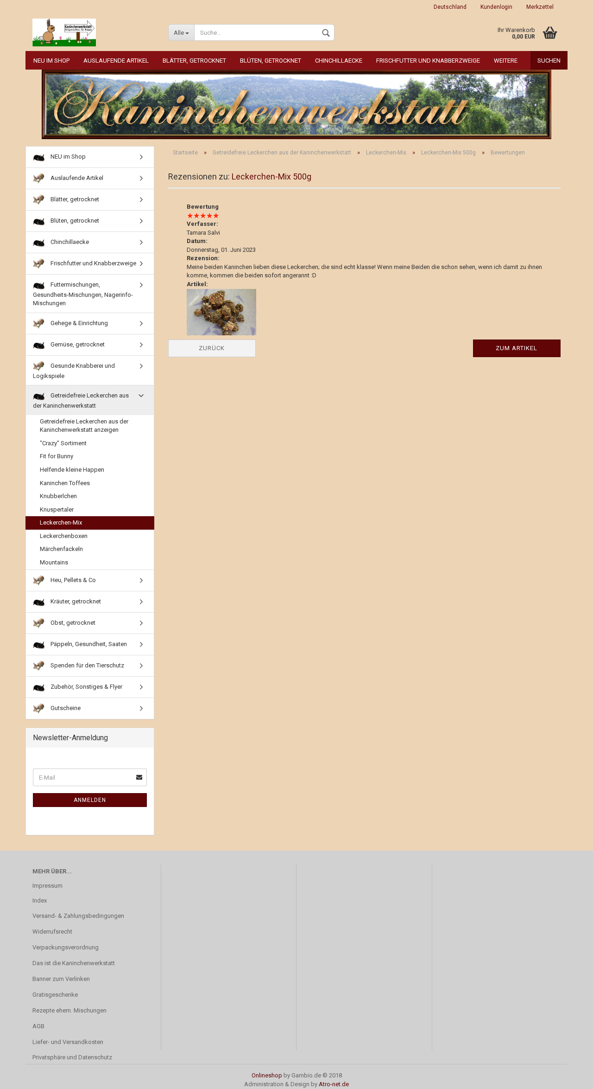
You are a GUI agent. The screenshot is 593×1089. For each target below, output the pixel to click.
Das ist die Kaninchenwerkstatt (73, 963)
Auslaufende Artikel (116, 60)
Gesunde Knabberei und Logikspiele (74, 370)
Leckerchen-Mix (61, 522)
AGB (38, 1026)
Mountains (54, 562)
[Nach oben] (567, 1075)
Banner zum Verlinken (61, 978)
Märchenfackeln (61, 548)
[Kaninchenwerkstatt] (93, 32)
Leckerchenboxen (64, 535)
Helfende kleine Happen (72, 469)
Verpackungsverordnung (65, 947)
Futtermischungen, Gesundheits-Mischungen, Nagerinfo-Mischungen (83, 294)
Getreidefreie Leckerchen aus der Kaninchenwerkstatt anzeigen (84, 426)
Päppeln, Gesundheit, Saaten (88, 643)
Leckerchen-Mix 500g (271, 176)
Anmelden (90, 800)
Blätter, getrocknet (194, 60)
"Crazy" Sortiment (63, 443)
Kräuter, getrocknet (75, 600)
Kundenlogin (496, 7)
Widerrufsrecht (52, 931)
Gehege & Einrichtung (78, 323)
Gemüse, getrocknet (77, 344)
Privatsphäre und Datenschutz (72, 1057)
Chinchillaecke (338, 60)
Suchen (549, 60)
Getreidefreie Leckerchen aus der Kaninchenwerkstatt (81, 400)
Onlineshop (267, 1075)
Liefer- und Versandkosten (67, 1041)
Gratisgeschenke (55, 994)
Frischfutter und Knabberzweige (428, 60)
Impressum (47, 885)
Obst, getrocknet (72, 622)
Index (39, 900)
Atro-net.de (334, 1084)
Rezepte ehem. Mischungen (69, 1010)
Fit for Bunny (56, 456)
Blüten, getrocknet (270, 60)
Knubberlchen (58, 496)
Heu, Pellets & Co (72, 579)
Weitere (505, 60)
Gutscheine (65, 707)
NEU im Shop (51, 60)
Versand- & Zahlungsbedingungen (78, 915)
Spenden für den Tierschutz (86, 664)
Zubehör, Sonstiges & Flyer (85, 686)
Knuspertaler (57, 509)
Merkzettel (540, 7)
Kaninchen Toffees (65, 483)
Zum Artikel (516, 348)
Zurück (212, 348)
